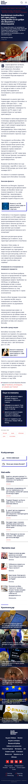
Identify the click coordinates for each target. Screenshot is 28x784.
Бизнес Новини (10, 8)
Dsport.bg (19, 773)
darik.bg (11, 559)
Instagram (18, 385)
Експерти (18, 749)
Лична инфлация (12, 458)
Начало (4, 8)
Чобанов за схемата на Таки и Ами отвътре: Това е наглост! (17, 566)
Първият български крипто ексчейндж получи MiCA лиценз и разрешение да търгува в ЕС (14, 625)
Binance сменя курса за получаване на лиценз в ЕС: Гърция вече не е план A (11, 720)
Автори (14, 757)
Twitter (15, 387)
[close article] (26, 7)
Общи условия (9, 766)
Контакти (12, 767)
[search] (22, 2)
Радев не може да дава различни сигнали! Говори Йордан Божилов (17, 555)
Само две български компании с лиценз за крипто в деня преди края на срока (13, 663)
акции (12, 433)
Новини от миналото (14, 746)
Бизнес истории (14, 740)
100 (24, 749)
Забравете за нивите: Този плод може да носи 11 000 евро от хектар (14, 407)
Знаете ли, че (18, 754)
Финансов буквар (14, 743)
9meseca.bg (12, 598)
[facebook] (7, 761)
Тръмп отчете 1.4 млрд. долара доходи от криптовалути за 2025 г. (13, 644)
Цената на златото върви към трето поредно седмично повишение (14, 414)
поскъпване (12, 436)
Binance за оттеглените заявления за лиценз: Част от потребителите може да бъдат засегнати (14, 701)
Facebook (9, 385)
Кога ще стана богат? (15, 464)
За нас (14, 769)
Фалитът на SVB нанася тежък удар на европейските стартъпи (17, 206)
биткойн (5, 433)
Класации (19, 751)
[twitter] (20, 761)
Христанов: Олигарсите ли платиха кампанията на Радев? (17, 577)
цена (4, 436)
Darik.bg (9, 773)
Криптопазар (22, 8)
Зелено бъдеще (7, 749)
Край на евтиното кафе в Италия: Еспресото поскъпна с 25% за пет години (13, 399)
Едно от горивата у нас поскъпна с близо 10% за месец (13, 421)
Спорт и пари (10, 751)
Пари (16, 8)
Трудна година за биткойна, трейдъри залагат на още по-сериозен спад (12, 682)
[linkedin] (16, 761)
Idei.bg (20, 775)
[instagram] (11, 761)
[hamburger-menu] (26, 2)
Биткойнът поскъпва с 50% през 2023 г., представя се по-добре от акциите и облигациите (14, 11)
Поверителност (19, 766)
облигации (21, 433)
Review (20, 738)
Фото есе (8, 754)
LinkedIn (6, 387)
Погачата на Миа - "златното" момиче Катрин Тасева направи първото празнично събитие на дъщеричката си (17, 590)
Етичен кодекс (21, 767)
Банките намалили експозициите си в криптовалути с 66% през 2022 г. (17, 352)
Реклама (5, 767)
